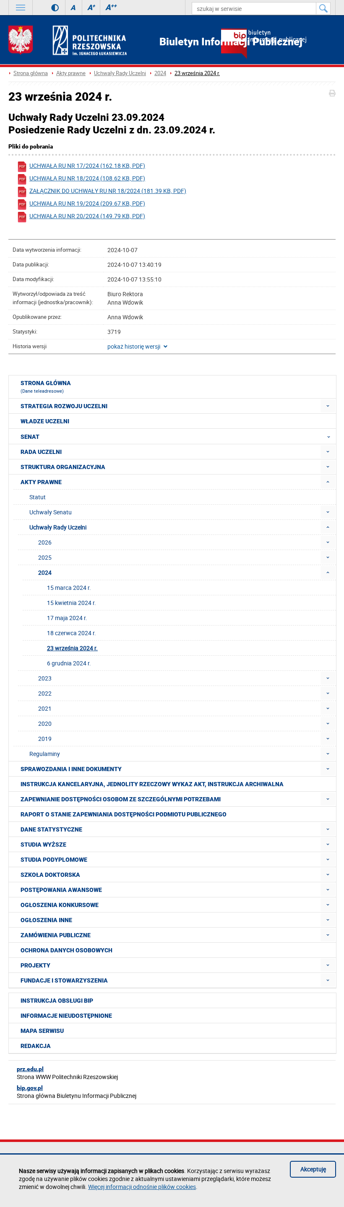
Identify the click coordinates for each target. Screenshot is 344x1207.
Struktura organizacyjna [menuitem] (63, 467)
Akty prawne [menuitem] (41, 482)
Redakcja (36, 1046)
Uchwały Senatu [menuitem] (50, 512)
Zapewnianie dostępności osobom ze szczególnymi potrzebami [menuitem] (121, 799)
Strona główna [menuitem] (46, 387)
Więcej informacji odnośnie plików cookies (142, 1187)
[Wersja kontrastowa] (49, 7)
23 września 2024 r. (197, 73)
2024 (160, 73)
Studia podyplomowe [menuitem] (54, 859)
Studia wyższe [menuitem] (43, 844)
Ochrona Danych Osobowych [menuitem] (66, 950)
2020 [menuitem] (45, 723)
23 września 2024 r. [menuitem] (72, 648)
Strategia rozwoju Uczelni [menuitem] (64, 406)
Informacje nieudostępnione (66, 1015)
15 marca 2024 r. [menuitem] (69, 588)
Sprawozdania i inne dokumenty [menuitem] (71, 769)
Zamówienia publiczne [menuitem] (56, 935)
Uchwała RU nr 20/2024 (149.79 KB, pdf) (87, 216)
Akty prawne (71, 73)
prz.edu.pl (30, 1069)
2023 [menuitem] (45, 678)
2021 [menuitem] (45, 708)
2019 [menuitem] (45, 739)
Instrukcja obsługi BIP (57, 1000)
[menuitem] (328, 405)
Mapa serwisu (42, 1030)
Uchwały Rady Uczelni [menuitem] (57, 527)
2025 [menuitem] (45, 557)
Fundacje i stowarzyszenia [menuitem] (64, 980)
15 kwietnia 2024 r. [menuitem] (71, 603)
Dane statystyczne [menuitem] (51, 829)
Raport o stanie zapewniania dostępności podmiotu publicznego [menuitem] (124, 814)
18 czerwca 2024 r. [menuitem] (71, 633)
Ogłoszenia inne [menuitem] (46, 920)
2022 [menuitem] (45, 693)
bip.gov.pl (30, 1087)
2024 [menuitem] (45, 572)
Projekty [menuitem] (35, 965)
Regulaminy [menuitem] (44, 754)
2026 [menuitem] (45, 542)
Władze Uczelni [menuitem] (45, 421)
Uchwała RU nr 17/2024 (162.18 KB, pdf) (87, 165)
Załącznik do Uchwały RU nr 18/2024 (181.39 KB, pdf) (107, 191)
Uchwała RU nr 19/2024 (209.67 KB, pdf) (87, 203)
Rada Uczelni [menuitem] (41, 451)
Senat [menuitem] (30, 436)
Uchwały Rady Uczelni (120, 73)
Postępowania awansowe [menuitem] (61, 889)
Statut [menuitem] (37, 497)
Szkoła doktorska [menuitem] (50, 874)
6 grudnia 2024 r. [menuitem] (69, 663)
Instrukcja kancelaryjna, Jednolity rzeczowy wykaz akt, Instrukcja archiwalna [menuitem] (152, 784)
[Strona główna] (67, 40)
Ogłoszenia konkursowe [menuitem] (60, 905)
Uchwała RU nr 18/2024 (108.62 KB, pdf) (87, 178)
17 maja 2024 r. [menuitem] (67, 618)
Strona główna (30, 73)
